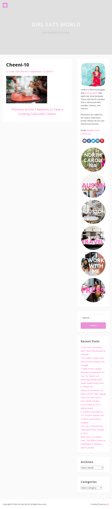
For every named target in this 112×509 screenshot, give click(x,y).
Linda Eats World (18, 71)
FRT (107, 504)
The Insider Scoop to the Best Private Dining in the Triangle (93, 362)
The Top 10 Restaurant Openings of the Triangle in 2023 (92, 430)
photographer (91, 92)
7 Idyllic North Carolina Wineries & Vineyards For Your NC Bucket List (92, 372)
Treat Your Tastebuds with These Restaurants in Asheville (93, 351)
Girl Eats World (56, 24)
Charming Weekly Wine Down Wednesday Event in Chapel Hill (92, 383)
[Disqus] (37, 165)
